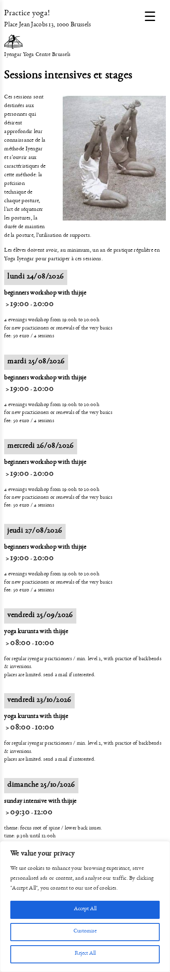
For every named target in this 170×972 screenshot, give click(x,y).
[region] (85, 906)
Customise (85, 932)
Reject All (85, 954)
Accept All (85, 909)
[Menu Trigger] (150, 17)
